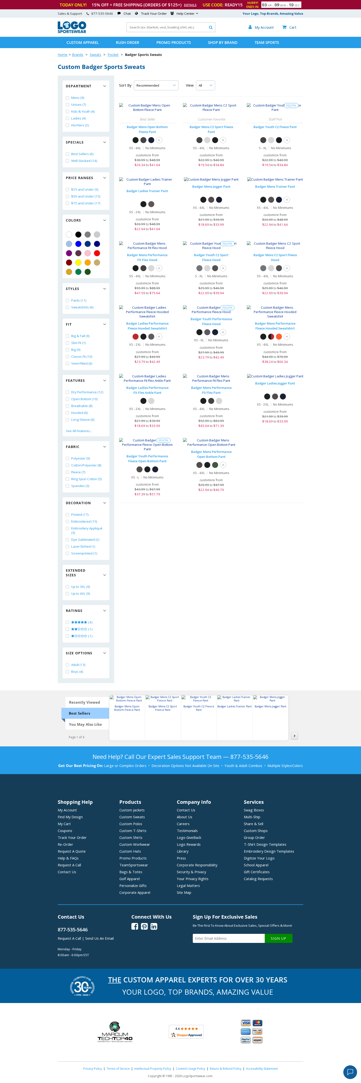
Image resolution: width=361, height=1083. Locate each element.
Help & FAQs (68, 858)
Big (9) (76, 349)
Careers (183, 823)
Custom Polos (130, 823)
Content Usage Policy (190, 1069)
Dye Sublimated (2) (85, 539)
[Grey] (87, 234)
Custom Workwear (134, 844)
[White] (69, 234)
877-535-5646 (102, 13)
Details (190, 5)
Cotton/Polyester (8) (86, 465)
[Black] (78, 234)
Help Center (185, 13)
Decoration (78, 503)
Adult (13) (78, 664)
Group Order (254, 837)
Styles (72, 288)
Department (78, 86)
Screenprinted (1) (84, 553)
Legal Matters (188, 885)
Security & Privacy (191, 871)
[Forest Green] (215, 465)
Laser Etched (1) (83, 546)
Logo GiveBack (189, 837)
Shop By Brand (222, 42)
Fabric (73, 446)
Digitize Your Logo (259, 858)
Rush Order (127, 42)
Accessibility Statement (262, 1069)
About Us (184, 816)
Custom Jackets (132, 809)
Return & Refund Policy (225, 1069)
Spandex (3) (80, 486)
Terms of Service (118, 1069)
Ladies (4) (78, 118)
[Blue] (78, 244)
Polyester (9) (80, 458)
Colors (73, 220)
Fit (69, 324)
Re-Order (65, 844)
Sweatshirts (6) (82, 307)
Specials (75, 142)
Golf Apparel (129, 878)
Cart (289, 27)
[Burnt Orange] (279, 336)
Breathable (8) (82, 406)
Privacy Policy (92, 1069)
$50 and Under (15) (85, 196)
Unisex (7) (78, 104)
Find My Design (70, 816)
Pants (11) (78, 300)
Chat (127, 13)
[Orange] (87, 262)
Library (182, 851)
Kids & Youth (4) (83, 111)
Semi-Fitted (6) (81, 363)
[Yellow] (78, 262)
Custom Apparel (83, 42)
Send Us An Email (99, 938)
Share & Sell (253, 823)
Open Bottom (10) (84, 399)
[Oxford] (207, 140)
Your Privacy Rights (192, 878)
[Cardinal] (78, 253)
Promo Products (173, 42)
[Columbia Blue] (69, 244)
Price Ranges (79, 177)
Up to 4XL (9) (80, 593)
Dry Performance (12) (87, 392)
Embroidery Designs (269, 851)
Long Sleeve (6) (83, 419)
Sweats (95, 54)
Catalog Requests (258, 878)
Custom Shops (256, 830)
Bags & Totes (130, 871)
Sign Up (278, 938)
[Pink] (87, 253)
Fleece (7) (78, 472)
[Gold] (69, 272)
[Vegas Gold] (97, 262)
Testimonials (187, 830)
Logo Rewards (189, 844)
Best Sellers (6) (82, 154)
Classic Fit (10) (81, 356)
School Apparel (256, 864)
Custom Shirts (130, 837)
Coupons (65, 830)
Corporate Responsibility (197, 864)
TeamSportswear (133, 864)
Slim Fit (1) (78, 343)
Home (63, 54)
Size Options (79, 653)
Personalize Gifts (133, 885)
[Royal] (87, 244)
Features (75, 380)
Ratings (74, 610)
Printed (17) (80, 514)
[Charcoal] (143, 140)
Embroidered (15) (84, 521)
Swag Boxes (254, 809)
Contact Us (67, 871)
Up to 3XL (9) (80, 586)
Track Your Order (154, 13)
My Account (67, 809)
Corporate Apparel (134, 892)
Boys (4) (77, 671)
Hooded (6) (79, 412)
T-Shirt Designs (265, 844)
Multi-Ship (252, 816)
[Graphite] (151, 204)
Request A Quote (72, 851)
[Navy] (97, 244)
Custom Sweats (132, 816)
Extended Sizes (75, 572)
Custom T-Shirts (132, 830)
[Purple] (69, 253)
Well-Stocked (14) (84, 160)
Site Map (184, 892)
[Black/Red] (271, 336)
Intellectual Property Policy (152, 1069)
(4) (90, 622)
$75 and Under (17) (85, 203)
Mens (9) (77, 97)
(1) (90, 629)
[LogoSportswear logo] (72, 32)
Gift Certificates (257, 871)
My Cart (64, 823)
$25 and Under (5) (84, 189)
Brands (77, 54)
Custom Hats (130, 851)
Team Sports (267, 42)
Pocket (113, 54)
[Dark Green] (87, 272)
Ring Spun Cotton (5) (86, 479)
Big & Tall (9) (80, 336)
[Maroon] (69, 262)
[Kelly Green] (78, 272)
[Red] (97, 253)
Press (181, 858)
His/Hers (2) (80, 125)
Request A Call (69, 864)
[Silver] (97, 234)
